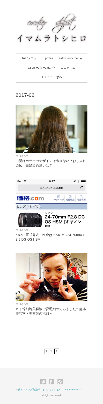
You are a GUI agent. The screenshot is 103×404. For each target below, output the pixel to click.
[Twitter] (44, 381)
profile (49, 58)
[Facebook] (53, 381)
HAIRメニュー (30, 58)
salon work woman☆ (41, 67)
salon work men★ (70, 58)
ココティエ (68, 67)
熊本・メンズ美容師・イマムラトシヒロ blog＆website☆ (52, 389)
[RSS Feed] (60, 381)
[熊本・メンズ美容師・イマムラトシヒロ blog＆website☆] (51, 15)
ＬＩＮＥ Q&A (51, 77)
